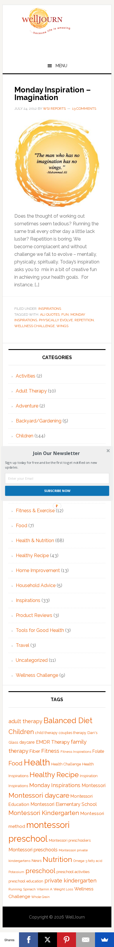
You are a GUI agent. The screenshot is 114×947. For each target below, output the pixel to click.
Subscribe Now (57, 490)
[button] (56, 453)
